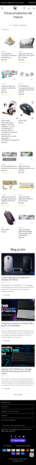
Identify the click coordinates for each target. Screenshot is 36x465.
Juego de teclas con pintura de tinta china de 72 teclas (26, 55)
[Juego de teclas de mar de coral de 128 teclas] (9, 74)
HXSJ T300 (22, 121)
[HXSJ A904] (9, 217)
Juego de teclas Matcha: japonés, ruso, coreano (26, 168)
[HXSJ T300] (26, 108)
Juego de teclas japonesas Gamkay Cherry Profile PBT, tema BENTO (25, 232)
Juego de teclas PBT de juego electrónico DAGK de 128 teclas (8, 199)
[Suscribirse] (34, 426)
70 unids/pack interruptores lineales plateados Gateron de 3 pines (26, 89)
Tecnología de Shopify (18, 461)
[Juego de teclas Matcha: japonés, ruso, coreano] (26, 154)
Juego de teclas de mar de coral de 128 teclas (8, 88)
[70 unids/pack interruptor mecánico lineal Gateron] (9, 41)
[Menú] (2, 8)
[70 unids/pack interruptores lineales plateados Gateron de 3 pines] (26, 74)
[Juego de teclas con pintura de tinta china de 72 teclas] (26, 41)
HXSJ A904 (5, 229)
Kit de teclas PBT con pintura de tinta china (9, 167)
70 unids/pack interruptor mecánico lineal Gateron (9, 55)
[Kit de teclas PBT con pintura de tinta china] (9, 154)
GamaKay (15, 459)
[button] (24, 8)
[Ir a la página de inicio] (15, 8)
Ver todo (18, 394)
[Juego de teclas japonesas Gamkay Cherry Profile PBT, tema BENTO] (26, 217)
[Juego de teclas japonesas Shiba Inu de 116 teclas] (26, 185)
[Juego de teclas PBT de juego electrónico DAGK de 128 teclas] (9, 185)
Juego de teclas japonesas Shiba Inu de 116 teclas (25, 199)
